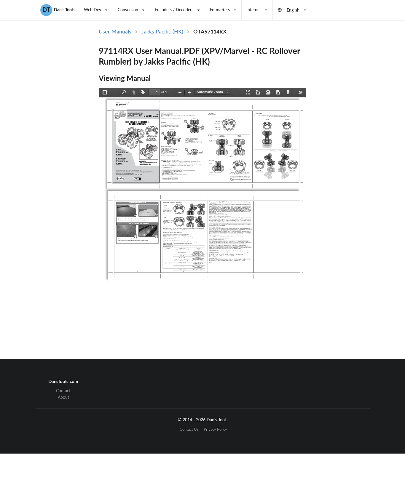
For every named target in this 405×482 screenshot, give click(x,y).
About (63, 397)
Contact (63, 391)
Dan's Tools (58, 10)
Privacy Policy (215, 430)
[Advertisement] (355, 125)
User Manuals (115, 32)
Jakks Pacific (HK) (162, 32)
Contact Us (189, 430)
